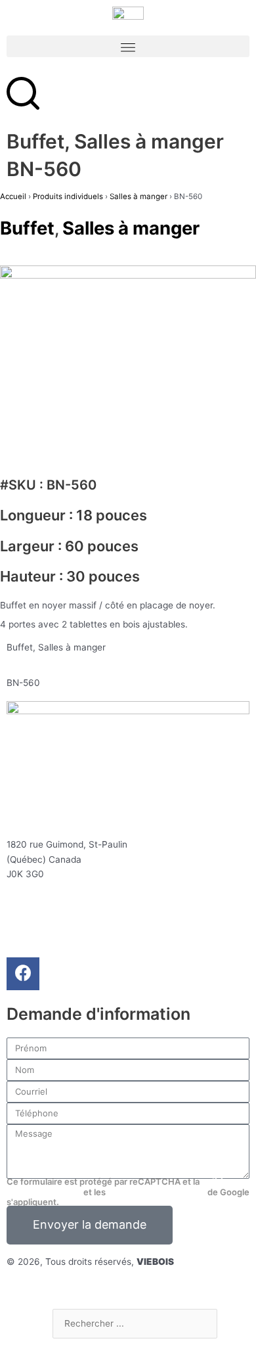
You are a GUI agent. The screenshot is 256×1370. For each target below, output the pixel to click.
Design (22, 1288)
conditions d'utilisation (156, 1192)
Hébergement (102, 1288)
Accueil (13, 196)
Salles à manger (72, 647)
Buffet (20, 647)
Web (54, 1288)
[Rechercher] (73, 1350)
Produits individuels (68, 196)
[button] (128, 46)
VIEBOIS (155, 1261)
